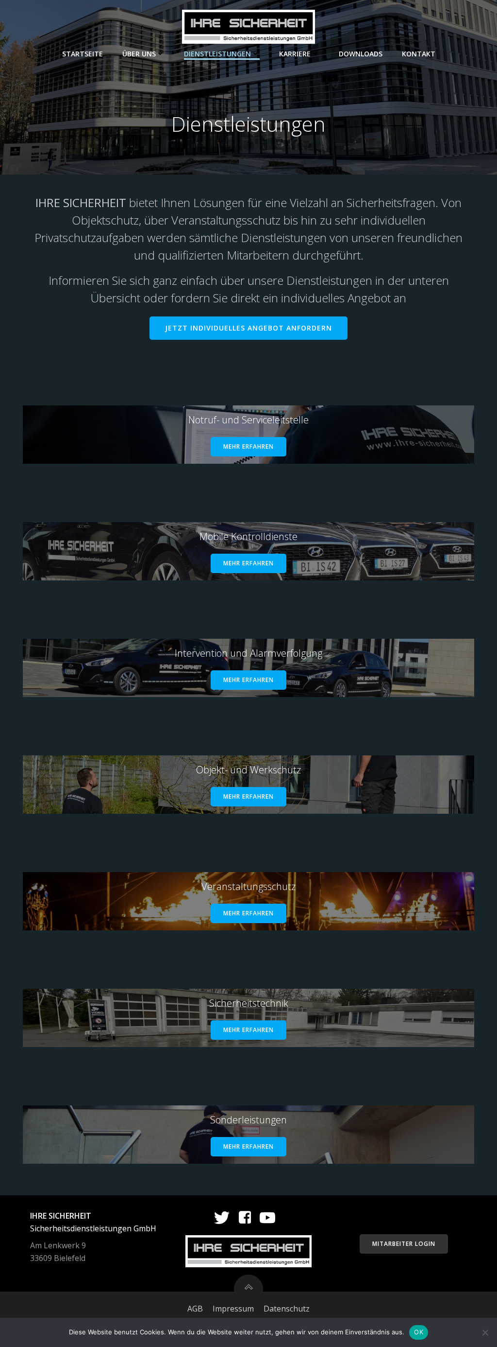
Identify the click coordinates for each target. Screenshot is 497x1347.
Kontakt (418, 53)
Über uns (139, 53)
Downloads (360, 53)
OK (418, 1332)
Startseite (82, 53)
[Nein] (485, 1332)
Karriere (295, 53)
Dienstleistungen (217, 53)
